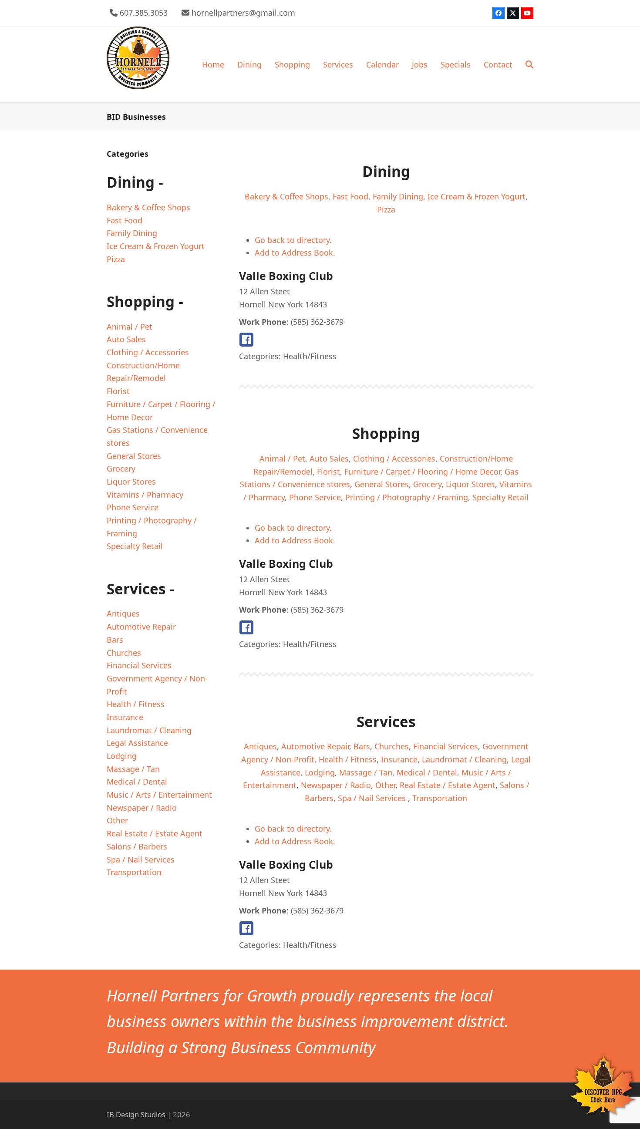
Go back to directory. (293, 240)
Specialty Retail (500, 497)
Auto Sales (329, 458)
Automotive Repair (315, 746)
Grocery (427, 484)
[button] (529, 64)
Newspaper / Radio (336, 785)
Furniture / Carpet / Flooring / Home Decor (422, 471)
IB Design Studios (136, 1114)
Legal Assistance (137, 743)
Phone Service (315, 497)
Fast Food (350, 196)
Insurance (399, 759)
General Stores (381, 484)
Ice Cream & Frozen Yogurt (476, 196)
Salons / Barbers (137, 846)
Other (385, 785)
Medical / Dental (427, 772)
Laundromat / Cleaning (464, 759)
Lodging (320, 772)
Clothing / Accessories (394, 458)
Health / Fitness (348, 759)
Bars (362, 746)
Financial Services (445, 746)
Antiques (260, 746)
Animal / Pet (282, 458)
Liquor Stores (470, 484)
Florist (328, 471)
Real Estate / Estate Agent (447, 785)
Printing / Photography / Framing (406, 497)
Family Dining (398, 196)
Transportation (439, 798)
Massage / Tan (365, 772)
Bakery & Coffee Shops (286, 196)
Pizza (386, 209)
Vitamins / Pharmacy (145, 494)
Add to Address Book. (295, 252)
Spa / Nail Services (373, 798)
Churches (391, 746)
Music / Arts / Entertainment (159, 794)
